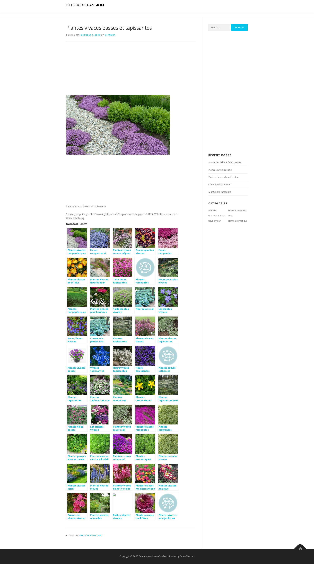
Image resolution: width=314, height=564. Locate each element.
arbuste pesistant (91, 535)
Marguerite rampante (219, 191)
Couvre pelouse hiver (219, 184)
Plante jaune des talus (220, 169)
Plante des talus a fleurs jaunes (224, 162)
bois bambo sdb (216, 215)
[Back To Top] (300, 549)
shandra (110, 35)
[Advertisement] (130, 71)
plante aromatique (237, 220)
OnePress (163, 556)
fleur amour (214, 220)
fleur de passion (85, 5)
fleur (230, 215)
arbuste (212, 210)
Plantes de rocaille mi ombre (223, 177)
